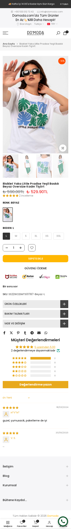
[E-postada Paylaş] (39, 332)
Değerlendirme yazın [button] (35, 384)
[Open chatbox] (63, 521)
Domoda (52, 516)
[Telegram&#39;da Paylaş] (32, 332)
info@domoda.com (51, 11)
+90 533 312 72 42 (24, 11)
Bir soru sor (10, 286)
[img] (10, 408)
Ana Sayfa (9, 44)
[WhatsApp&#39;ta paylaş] (46, 332)
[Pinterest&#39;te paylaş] (18, 332)
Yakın (65, 4)
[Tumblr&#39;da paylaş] (25, 332)
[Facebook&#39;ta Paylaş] (4, 332)
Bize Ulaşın (25, 23)
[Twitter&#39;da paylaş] (11, 332)
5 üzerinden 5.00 (45, 347)
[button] (11, 195)
